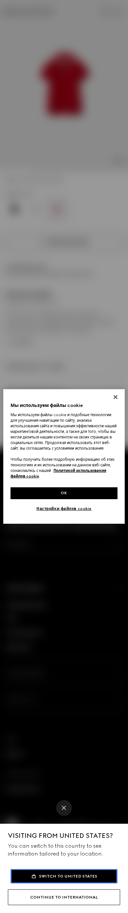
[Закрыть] (115, 397)
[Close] (64, 808)
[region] (64, 456)
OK (64, 493)
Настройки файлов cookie (64, 508)
